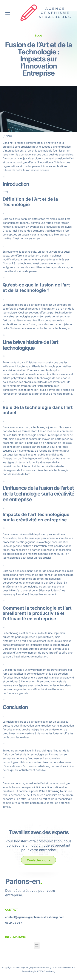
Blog (38, 35)
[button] (7, 13)
